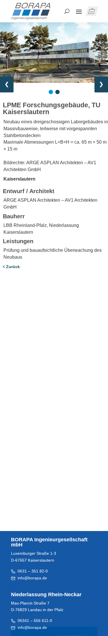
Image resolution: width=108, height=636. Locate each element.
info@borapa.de (32, 578)
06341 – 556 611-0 (33, 620)
